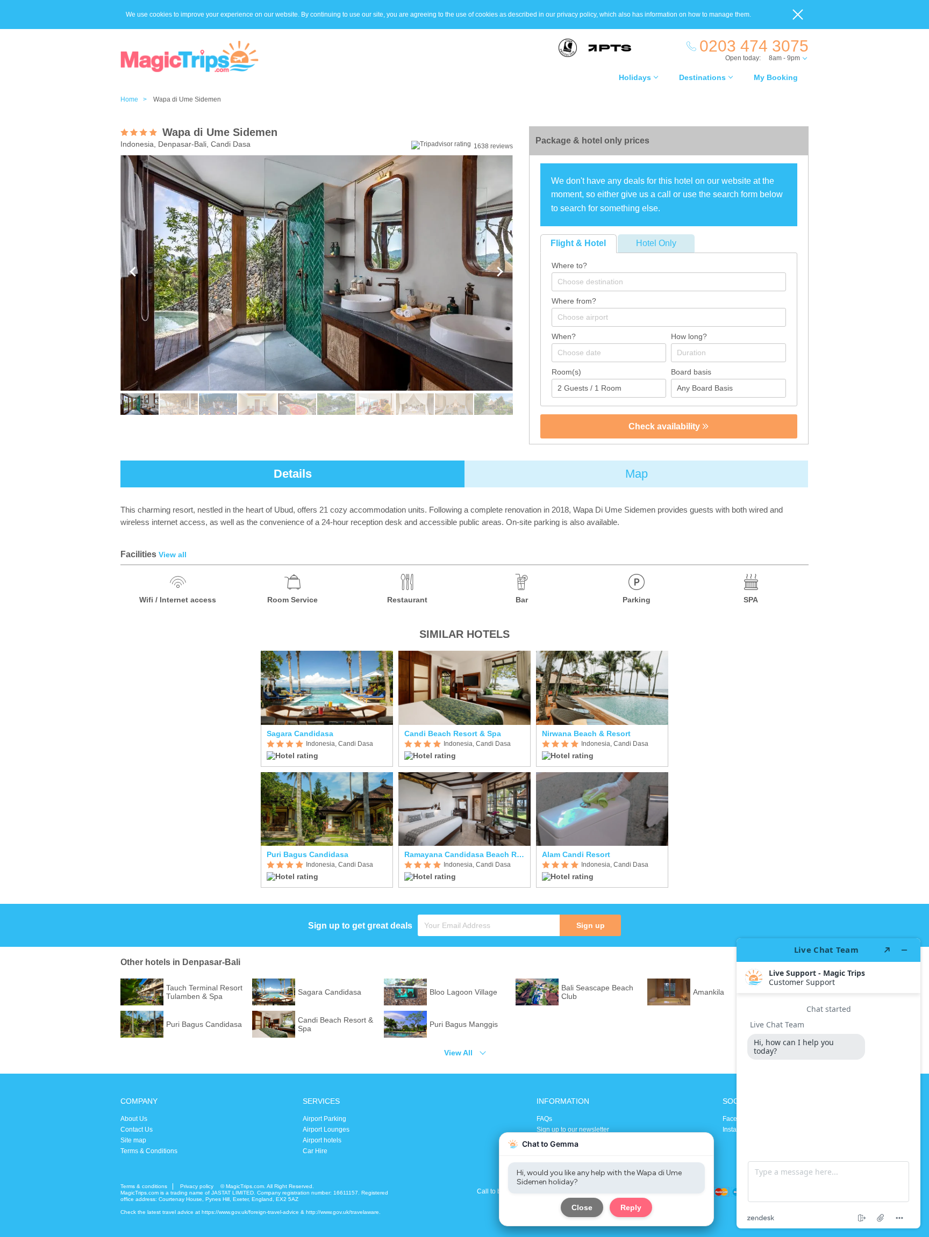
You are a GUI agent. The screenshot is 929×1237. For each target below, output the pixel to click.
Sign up (590, 925)
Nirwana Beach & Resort (586, 733)
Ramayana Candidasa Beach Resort (464, 854)
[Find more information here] (828, 1083)
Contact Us (136, 1129)
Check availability (665, 426)
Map (636, 473)
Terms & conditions (143, 1186)
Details (293, 473)
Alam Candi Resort (576, 854)
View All (458, 1052)
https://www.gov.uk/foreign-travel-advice (250, 1212)
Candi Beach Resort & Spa (452, 733)
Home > (136, 99)
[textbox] (674, 281)
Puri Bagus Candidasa (307, 854)
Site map (133, 1140)
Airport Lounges (326, 1129)
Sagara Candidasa (300, 733)
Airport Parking (324, 1119)
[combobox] (669, 281)
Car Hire (315, 1151)
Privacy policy (196, 1186)
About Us (133, 1119)
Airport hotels (322, 1140)
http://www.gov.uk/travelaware (342, 1212)
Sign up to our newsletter (573, 1129)
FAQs (544, 1119)
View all (173, 554)
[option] (327, 769)
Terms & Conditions (148, 1151)
